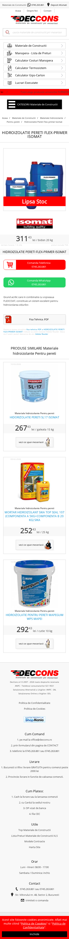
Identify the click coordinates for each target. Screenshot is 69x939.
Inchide (34, 934)
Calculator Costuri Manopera (34, 60)
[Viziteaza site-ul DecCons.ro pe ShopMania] (34, 721)
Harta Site (34, 847)
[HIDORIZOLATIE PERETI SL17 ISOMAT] (34, 409)
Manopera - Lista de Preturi (33, 53)
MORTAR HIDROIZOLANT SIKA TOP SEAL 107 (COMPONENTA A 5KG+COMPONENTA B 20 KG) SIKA (34, 516)
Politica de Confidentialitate (34, 703)
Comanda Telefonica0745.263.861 (38, 264)
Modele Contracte (34, 841)
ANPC (17, 685)
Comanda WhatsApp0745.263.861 (39, 282)
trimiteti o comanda (37, 900)
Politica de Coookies (33, 923)
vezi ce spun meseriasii (31, 442)
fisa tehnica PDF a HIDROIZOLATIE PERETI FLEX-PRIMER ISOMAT (34, 330)
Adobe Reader (41, 334)
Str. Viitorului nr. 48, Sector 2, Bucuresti (37, 895)
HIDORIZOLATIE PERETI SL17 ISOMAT (34, 417)
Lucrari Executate (26, 83)
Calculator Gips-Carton (30, 75)
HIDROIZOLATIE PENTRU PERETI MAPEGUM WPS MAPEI (34, 617)
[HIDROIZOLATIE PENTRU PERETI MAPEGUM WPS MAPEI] (34, 607)
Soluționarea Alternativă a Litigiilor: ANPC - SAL (34, 689)
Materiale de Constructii (31, 45)
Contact (47, 10)
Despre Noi (32, 10)
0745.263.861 (37, 4)
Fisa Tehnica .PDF (39, 319)
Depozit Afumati (59, 4)
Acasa (18, 10)
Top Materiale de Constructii (34, 830)
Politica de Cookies (34, 708)
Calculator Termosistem (30, 68)
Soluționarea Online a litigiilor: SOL (34, 693)
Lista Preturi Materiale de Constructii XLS (34, 835)
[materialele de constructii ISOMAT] (34, 227)
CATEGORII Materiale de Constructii (37, 104)
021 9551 (49, 685)
